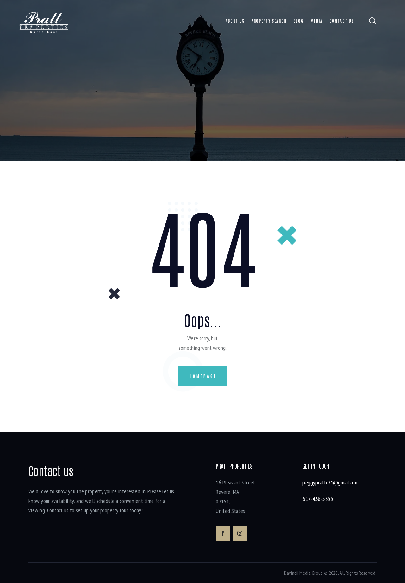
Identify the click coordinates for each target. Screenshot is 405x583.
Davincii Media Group (303, 573)
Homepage (203, 376)
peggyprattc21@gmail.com (330, 482)
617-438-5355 (317, 499)
